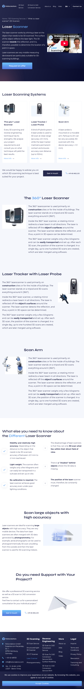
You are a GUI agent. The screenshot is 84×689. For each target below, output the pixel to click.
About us (48, 6)
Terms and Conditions (75, 649)
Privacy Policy (76, 654)
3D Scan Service (33, 644)
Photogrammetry (33, 663)
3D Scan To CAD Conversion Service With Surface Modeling (49, 658)
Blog (54, 6)
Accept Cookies (42, 683)
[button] (77, 6)
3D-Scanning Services (17, 19)
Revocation (75, 658)
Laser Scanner (32, 658)
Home (4, 19)
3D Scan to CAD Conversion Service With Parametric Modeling (48, 670)
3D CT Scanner (32, 654)
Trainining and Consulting (76, 664)
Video (60, 6)
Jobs (60, 648)
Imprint (73, 644)
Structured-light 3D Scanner (33, 649)
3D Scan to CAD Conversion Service (48, 648)
